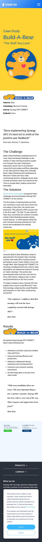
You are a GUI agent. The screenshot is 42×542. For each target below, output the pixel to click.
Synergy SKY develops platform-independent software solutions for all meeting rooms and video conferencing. (20, 487)
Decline (21, 533)
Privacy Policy (30, 507)
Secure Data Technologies (13, 194)
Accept (21, 527)
